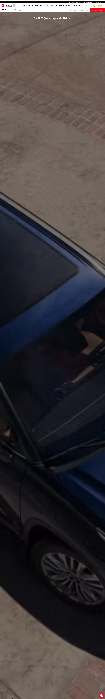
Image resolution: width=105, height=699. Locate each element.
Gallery (75, 10)
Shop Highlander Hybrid (97, 10)
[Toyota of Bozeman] (11, 5)
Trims (87, 10)
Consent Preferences (9, 698)
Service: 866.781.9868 (88, 2)
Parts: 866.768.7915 (99, 2)
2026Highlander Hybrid (9, 9)
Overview (69, 10)
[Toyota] (3, 5)
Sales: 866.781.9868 (75, 2)
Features (81, 10)
